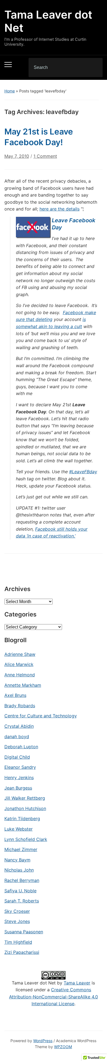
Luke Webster (18, 829)
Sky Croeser (17, 911)
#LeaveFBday (83, 471)
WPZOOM (63, 1046)
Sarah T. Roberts (21, 901)
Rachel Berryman (21, 880)
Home (9, 91)
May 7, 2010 (16, 156)
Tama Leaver (77, 983)
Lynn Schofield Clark (25, 839)
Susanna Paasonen (23, 931)
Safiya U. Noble (20, 890)
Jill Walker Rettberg (24, 798)
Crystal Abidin (19, 726)
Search (94, 68)
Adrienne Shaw (19, 654)
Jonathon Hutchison (25, 808)
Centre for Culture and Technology (40, 715)
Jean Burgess (18, 788)
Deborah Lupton (21, 746)
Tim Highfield (18, 942)
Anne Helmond (19, 674)
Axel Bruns (15, 695)
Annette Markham (22, 685)
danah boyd (16, 736)
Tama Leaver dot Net (48, 21)
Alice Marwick (18, 664)
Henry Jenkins (19, 777)
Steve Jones (17, 921)
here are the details (60, 209)
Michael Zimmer (20, 849)
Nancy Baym (17, 860)
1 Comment (45, 158)
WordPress (42, 1040)
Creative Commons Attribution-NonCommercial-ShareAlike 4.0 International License (53, 996)
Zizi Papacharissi (21, 952)
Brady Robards (19, 705)
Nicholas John (19, 870)
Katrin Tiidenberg (22, 818)
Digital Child (17, 757)
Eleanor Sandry (20, 767)
